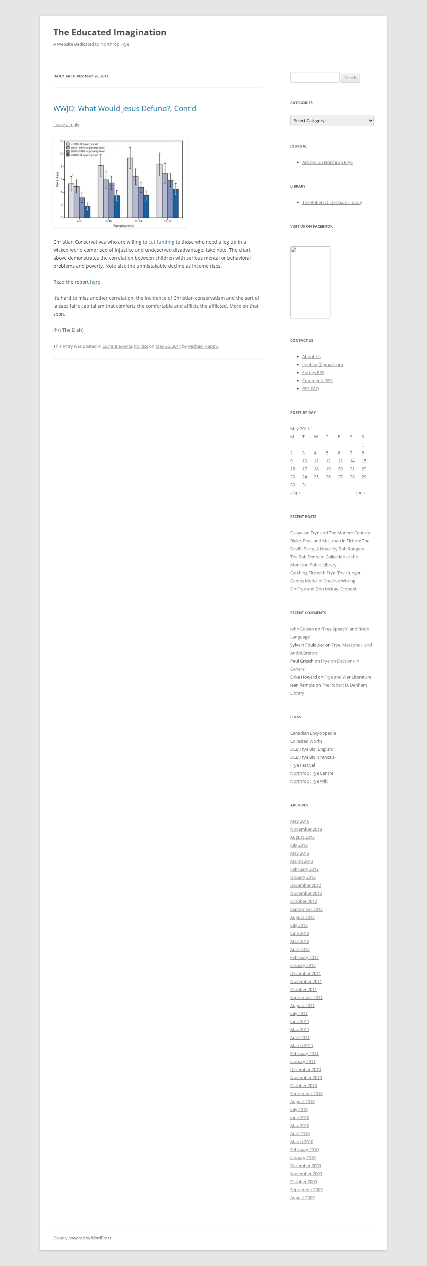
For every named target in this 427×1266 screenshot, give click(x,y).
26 (328, 477)
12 (328, 461)
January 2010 (303, 1158)
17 (304, 469)
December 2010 (305, 1069)
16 (292, 469)
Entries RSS (313, 372)
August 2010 (302, 1101)
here (95, 282)
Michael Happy (203, 346)
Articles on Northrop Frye (327, 162)
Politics (141, 346)
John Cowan (302, 629)
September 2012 (306, 909)
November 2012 (306, 893)
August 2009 (302, 1198)
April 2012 (300, 949)
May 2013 (299, 853)
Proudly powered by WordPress (82, 1238)
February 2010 (304, 1150)
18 (316, 469)
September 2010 (306, 1093)
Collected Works (306, 741)
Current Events (117, 346)
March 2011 (301, 1045)
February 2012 (304, 957)
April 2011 (300, 1037)
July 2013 (299, 845)
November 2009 (306, 1174)
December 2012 (305, 885)
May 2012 (299, 941)
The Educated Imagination (109, 32)
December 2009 (305, 1166)
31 (304, 485)
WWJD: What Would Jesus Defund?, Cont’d (124, 108)
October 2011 (303, 989)
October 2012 (303, 901)
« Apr (295, 493)
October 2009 (303, 1182)
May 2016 (299, 821)
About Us (311, 356)
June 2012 (299, 933)
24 (304, 477)
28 (352, 477)
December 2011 (305, 973)
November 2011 (306, 981)
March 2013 (301, 861)
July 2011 (299, 1013)
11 (316, 461)
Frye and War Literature (347, 677)
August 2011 (302, 1005)
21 (352, 469)
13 (340, 461)
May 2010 (299, 1125)
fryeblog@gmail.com (322, 364)
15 (364, 461)
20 (340, 469)
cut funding (161, 242)
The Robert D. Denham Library (332, 202)
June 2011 (299, 1021)
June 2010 (299, 1117)
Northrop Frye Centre (311, 773)
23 (292, 477)
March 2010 (301, 1141)
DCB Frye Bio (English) (311, 749)
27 (340, 477)
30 (292, 485)
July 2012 (299, 925)
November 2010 (306, 1077)
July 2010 (299, 1109)
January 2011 (303, 1061)
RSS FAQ (310, 389)
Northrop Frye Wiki (309, 781)
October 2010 (303, 1085)
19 (328, 469)
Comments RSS (317, 380)
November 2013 (306, 829)
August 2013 (302, 837)
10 (304, 461)
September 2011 (306, 997)
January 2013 (303, 877)
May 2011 (299, 1029)
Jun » (361, 493)
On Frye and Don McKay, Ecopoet (323, 589)
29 (364, 477)
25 (316, 477)
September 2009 (306, 1190)
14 (352, 461)
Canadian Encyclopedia (313, 733)
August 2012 (302, 917)
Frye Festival (302, 765)
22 (364, 469)
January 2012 (303, 965)
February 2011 (304, 1053)
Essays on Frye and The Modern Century (330, 533)
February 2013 (304, 869)
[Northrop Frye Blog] (310, 316)
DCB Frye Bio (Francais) (313, 757)
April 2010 (300, 1133)
